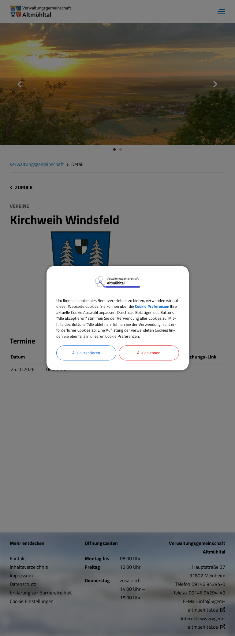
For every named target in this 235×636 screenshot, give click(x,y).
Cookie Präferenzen (152, 306)
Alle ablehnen (148, 353)
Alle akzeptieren (86, 353)
